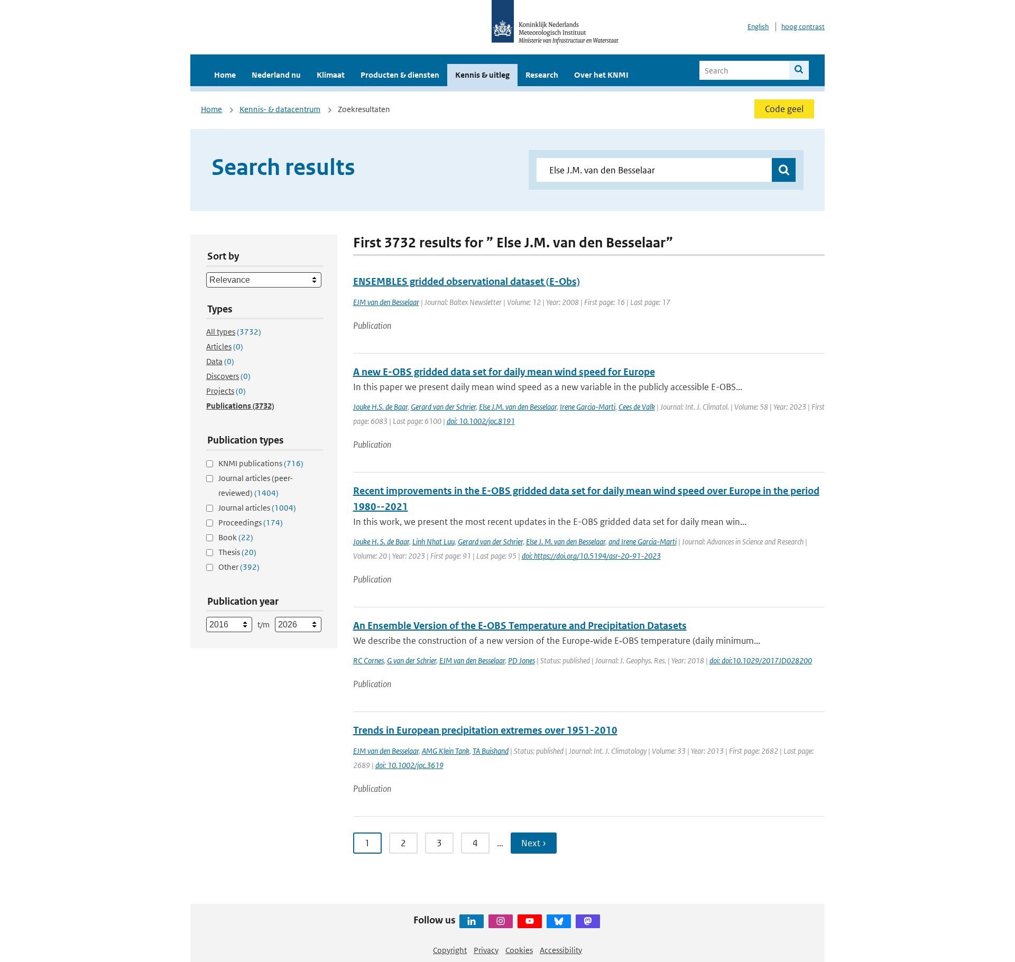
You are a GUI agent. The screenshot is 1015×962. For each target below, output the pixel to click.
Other (239, 567)
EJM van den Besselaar (386, 302)
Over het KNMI (601, 75)
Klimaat (331, 75)
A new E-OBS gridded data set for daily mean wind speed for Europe (504, 372)
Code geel (784, 109)
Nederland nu (276, 75)
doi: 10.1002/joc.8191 (481, 421)
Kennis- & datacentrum (279, 109)
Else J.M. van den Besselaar (518, 407)
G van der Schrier (411, 660)
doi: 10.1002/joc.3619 (409, 765)
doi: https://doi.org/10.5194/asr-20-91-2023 (591, 556)
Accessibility (561, 950)
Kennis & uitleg (482, 75)
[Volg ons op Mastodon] (588, 921)
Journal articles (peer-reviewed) (255, 485)
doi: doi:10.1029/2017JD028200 (760, 660)
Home (225, 75)
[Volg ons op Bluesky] (559, 921)
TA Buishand (491, 751)
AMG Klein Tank (445, 751)
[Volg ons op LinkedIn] (471, 921)
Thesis (237, 552)
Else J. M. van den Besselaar (565, 541)
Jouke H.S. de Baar (380, 407)
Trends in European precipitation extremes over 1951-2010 (485, 730)
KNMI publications (260, 463)
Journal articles (257, 508)
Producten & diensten (400, 75)
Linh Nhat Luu (433, 541)
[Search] (799, 70)
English (758, 26)
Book (235, 537)
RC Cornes (368, 660)
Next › (533, 843)
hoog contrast (803, 26)
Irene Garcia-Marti (587, 407)
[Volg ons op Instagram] (500, 921)
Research (541, 75)
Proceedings (250, 522)
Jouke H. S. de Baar (381, 541)
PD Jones (521, 660)
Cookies (519, 950)
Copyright (450, 950)
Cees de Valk (637, 407)
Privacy (486, 950)
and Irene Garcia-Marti (642, 541)
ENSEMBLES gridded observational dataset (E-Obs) (466, 281)
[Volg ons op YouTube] (529, 921)
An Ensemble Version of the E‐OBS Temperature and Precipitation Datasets (520, 625)
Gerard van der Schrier (443, 407)
